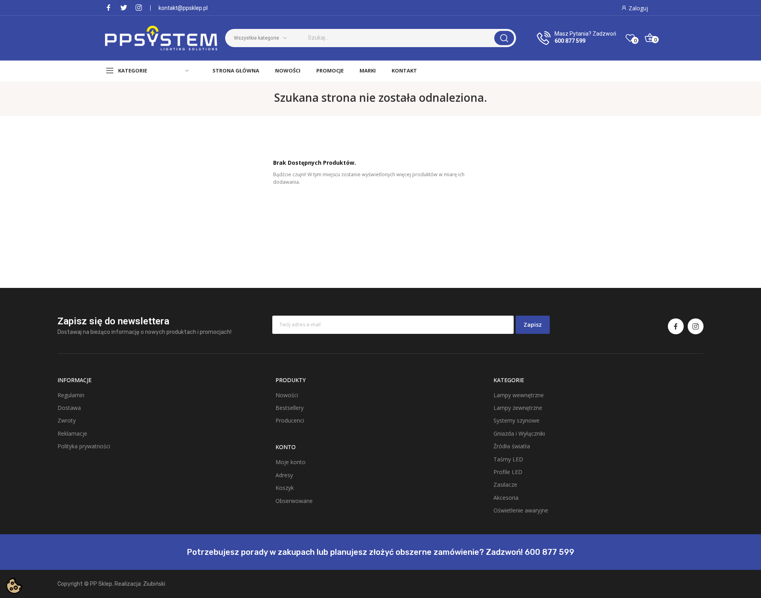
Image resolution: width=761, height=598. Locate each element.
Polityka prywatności (83, 446)
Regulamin (70, 395)
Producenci (289, 420)
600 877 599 (569, 41)
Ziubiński (154, 584)
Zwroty (66, 420)
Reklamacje (72, 433)
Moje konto (290, 462)
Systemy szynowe (516, 420)
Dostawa (69, 407)
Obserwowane (294, 501)
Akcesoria (505, 497)
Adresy (284, 475)
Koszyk (284, 487)
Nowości (286, 395)
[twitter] (123, 7)
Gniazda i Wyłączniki (519, 433)
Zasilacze (505, 484)
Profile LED (507, 472)
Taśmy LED (508, 459)
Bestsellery (289, 407)
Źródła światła (511, 446)
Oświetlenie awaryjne (520, 510)
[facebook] (108, 7)
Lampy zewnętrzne (517, 407)
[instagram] (138, 7)
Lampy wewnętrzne (518, 395)
